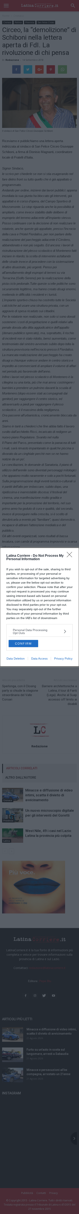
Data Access (39, 658)
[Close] (71, 556)
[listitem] (39, 631)
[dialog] (39, 607)
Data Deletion (16, 658)
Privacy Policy (63, 658)
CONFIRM (23, 643)
